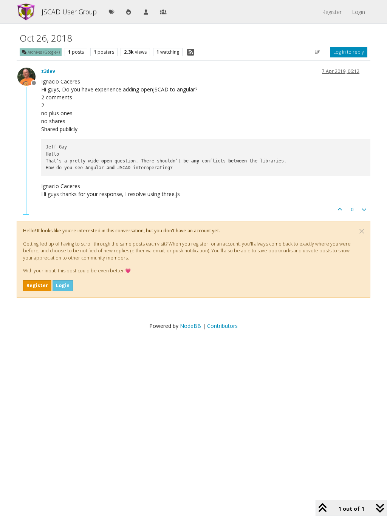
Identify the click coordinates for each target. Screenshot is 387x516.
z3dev (48, 71)
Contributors (222, 325)
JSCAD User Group (69, 11)
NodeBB (190, 325)
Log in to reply (348, 52)
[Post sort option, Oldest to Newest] (317, 52)
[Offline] (29, 76)
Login (63, 285)
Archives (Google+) (43, 52)
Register (37, 285)
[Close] (361, 231)
